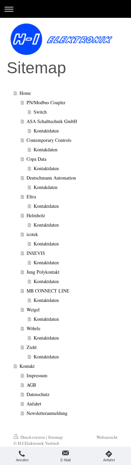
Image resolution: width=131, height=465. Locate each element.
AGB (31, 385)
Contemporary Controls (49, 140)
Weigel (33, 309)
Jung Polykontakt (43, 272)
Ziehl (32, 347)
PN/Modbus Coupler (46, 102)
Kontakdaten (45, 149)
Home (25, 93)
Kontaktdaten (46, 130)
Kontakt (27, 366)
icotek (32, 234)
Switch (40, 112)
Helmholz (36, 215)
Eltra (31, 196)
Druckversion (32, 437)
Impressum (37, 375)
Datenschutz (38, 394)
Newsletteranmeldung (47, 413)
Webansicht (107, 437)
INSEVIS (36, 253)
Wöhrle (33, 328)
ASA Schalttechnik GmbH (52, 121)
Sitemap (55, 437)
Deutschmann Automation (51, 178)
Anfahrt (34, 403)
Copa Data (36, 159)
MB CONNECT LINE (48, 290)
